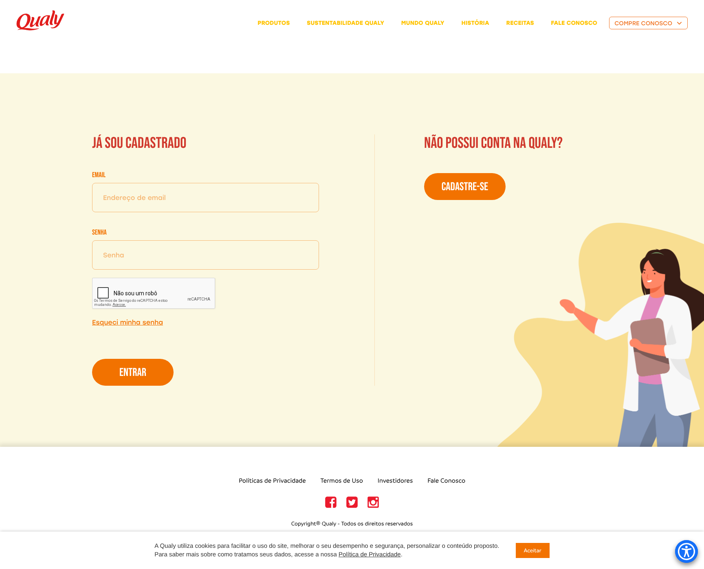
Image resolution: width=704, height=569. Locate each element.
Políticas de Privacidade (272, 480)
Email (99, 175)
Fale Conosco (446, 480)
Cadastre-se (465, 187)
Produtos (273, 23)
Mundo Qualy (422, 23)
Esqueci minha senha (127, 322)
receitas (520, 23)
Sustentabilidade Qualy (345, 23)
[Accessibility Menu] (686, 551)
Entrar (132, 373)
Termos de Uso (342, 480)
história (475, 23)
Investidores (395, 480)
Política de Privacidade (370, 554)
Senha (99, 232)
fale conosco (574, 23)
